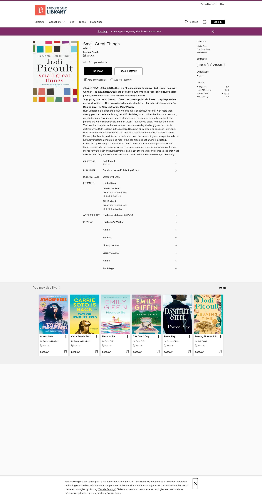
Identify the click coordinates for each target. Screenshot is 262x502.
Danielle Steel (172, 341)
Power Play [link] (169, 336)
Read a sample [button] (129, 71)
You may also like (45, 288)
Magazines (96, 22)
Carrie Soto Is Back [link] (81, 336)
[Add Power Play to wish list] (189, 351)
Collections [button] (56, 22)
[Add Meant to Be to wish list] (127, 351)
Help (222, 4)
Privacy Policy (142, 481)
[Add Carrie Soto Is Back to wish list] (96, 351)
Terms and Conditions (118, 481)
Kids (71, 22)
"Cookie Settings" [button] (107, 489)
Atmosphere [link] (46, 336)
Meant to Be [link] (108, 336)
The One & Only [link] (141, 336)
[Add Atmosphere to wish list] (65, 351)
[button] (208, 4)
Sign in (218, 22)
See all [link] (222, 288)
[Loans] (204, 22)
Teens (82, 22)
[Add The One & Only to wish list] (158, 351)
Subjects (39, 22)
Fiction (203, 65)
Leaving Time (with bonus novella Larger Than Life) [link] (207, 336)
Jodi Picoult (92, 52)
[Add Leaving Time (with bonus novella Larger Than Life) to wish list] (220, 351)
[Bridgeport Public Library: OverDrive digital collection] (51, 10)
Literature (217, 65)
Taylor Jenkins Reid (51, 341)
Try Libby (102, 31)
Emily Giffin (109, 341)
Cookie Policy (114, 493)
